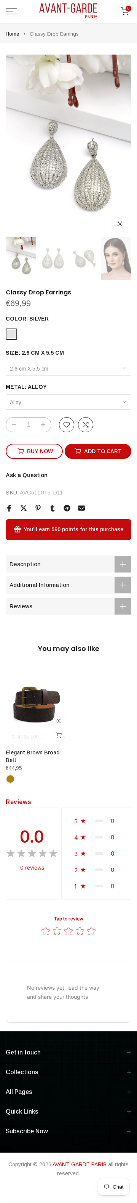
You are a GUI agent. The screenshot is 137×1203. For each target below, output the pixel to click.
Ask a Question (27, 475)
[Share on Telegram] (67, 508)
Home (12, 33)
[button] (96, 820)
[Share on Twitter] (23, 508)
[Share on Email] (81, 508)
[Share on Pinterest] (38, 508)
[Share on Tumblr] (52, 508)
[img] (32, 854)
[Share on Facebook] (9, 508)
